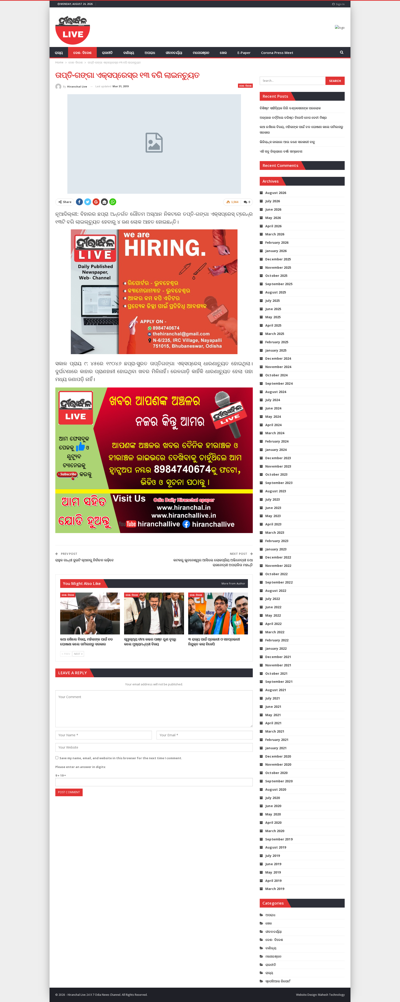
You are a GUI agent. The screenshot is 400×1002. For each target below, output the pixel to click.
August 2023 (275, 491)
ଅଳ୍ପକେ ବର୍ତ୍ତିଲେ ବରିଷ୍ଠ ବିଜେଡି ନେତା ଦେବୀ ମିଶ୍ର (293, 117)
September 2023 (278, 483)
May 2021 (273, 715)
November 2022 (278, 565)
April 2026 (273, 226)
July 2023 (272, 499)
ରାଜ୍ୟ (59, 52)
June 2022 (273, 607)
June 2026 (273, 209)
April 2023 (273, 524)
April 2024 (273, 425)
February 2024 (276, 441)
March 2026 (274, 234)
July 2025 (272, 300)
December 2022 (278, 557)
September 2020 (278, 781)
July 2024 (272, 400)
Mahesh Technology (331, 995)
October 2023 (276, 474)
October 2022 (276, 574)
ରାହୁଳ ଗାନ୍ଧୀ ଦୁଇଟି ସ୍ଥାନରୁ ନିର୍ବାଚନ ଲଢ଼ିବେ (84, 560)
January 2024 (276, 449)
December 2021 (278, 657)
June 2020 (273, 806)
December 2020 (278, 756)
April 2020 (273, 822)
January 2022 (276, 648)
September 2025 (278, 284)
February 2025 (276, 342)
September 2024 (278, 383)
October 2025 (276, 275)
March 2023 (274, 532)
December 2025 (278, 259)
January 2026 (276, 251)
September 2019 (278, 839)
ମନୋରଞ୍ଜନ (201, 52)
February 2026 (276, 242)
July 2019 (272, 855)
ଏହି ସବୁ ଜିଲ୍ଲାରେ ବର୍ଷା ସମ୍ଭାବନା (281, 151)
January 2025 (276, 350)
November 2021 (278, 665)
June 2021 (273, 706)
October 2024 (276, 375)
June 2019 (273, 864)
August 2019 (275, 847)
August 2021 (275, 690)
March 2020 (274, 831)
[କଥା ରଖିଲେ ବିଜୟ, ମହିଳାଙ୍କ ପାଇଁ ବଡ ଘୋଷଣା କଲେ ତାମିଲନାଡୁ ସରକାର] (90, 613)
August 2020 (275, 789)
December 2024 (278, 358)
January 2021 (276, 748)
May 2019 (273, 872)
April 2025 (273, 325)
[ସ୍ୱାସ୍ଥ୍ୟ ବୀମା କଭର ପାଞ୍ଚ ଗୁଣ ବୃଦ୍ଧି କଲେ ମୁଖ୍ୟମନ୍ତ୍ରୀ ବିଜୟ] (154, 613)
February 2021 (276, 739)
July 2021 (272, 698)
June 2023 (273, 508)
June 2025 (273, 309)
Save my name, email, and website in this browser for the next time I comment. (120, 758)
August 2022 (275, 590)
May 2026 (273, 217)
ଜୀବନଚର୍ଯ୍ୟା (174, 52)
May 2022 (273, 615)
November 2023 (278, 466)
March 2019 (274, 889)
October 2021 (276, 673)
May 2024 (273, 416)
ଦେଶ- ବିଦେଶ (82, 52)
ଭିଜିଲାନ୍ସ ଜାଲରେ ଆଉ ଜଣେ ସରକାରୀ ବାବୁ (287, 142)
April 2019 (273, 880)
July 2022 (272, 598)
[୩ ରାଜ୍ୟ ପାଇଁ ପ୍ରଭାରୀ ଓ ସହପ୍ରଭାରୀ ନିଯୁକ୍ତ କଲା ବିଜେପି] (218, 613)
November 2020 (278, 764)
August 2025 (275, 292)
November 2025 (278, 267)
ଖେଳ (223, 52)
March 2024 (274, 433)
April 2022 (273, 623)
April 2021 (273, 723)
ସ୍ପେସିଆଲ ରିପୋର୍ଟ (278, 981)
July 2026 (272, 201)
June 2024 (273, 408)
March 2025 (274, 333)
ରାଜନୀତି (107, 52)
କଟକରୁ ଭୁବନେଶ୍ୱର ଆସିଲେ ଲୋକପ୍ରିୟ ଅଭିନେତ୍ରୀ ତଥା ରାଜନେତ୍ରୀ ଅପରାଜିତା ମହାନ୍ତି (213, 562)
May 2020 (273, 814)
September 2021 (278, 681)
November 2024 (278, 367)
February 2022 (276, 640)
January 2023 (276, 549)
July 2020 (272, 798)
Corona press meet (277, 52)
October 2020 (276, 773)
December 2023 (278, 458)
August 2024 (275, 392)
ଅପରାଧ (150, 52)
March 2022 (274, 632)
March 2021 (274, 731)
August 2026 (275, 192)
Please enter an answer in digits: (80, 767)
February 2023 (276, 541)
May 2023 (273, 516)
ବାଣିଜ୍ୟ (128, 52)
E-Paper (244, 52)
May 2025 (273, 317)
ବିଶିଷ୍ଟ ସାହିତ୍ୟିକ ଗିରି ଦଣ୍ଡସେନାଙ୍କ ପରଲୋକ (290, 108)
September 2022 (278, 582)
